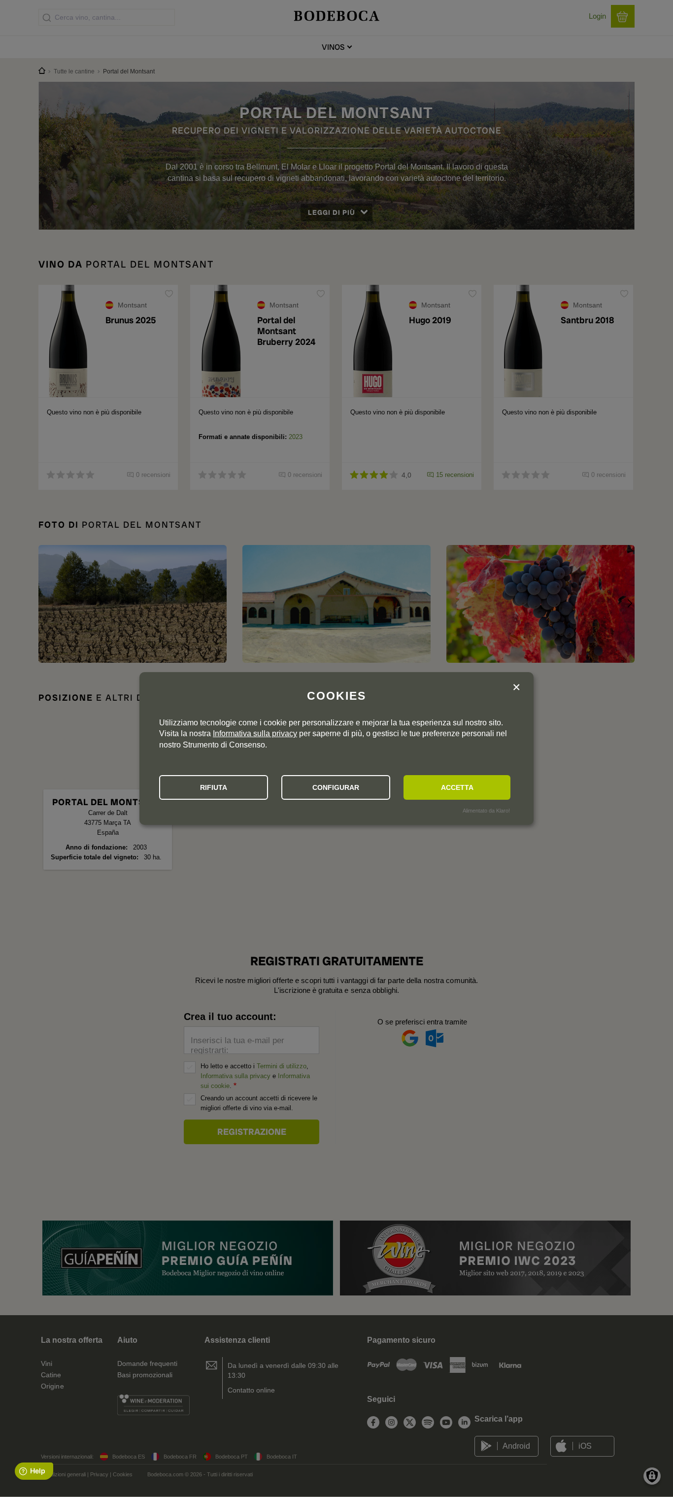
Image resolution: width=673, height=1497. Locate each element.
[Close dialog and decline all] (516, 688)
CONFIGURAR (335, 787)
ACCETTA (457, 787)
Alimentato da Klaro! (486, 811)
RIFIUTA (213, 787)
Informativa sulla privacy (255, 733)
